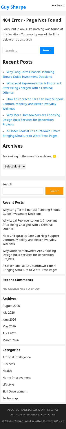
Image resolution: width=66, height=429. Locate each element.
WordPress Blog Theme (37, 421)
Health (7, 371)
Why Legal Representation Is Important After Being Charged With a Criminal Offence (32, 88)
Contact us (48, 414)
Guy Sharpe (13, 7)
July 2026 (9, 313)
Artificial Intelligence (17, 357)
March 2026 (11, 340)
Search (7, 184)
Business (9, 364)
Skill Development (15, 391)
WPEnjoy (59, 421)
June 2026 (9, 319)
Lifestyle (8, 384)
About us (13, 409)
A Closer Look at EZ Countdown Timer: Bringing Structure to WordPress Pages (30, 268)
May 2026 (9, 326)
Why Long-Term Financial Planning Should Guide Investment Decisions (31, 212)
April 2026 (9, 333)
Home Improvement (17, 378)
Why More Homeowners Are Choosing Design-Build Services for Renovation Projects (31, 119)
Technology (11, 398)
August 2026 (11, 306)
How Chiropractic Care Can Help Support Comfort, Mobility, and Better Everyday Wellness (33, 103)
